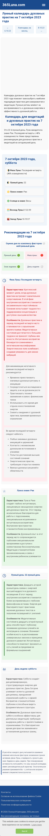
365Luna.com (14, 5)
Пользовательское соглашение (16, 800)
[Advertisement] (24, 66)
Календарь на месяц (24, 29)
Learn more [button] (37, 825)
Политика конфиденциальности (16, 805)
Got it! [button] (24, 831)
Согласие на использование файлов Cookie (21, 796)
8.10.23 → (41, 29)
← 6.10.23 (8, 29)
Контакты (6, 792)
